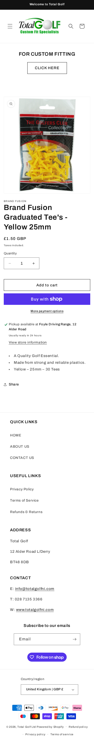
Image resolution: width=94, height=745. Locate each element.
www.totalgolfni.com (35, 610)
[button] (10, 26)
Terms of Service (24, 500)
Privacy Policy (22, 489)
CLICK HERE (47, 68)
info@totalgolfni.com (34, 589)
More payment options (47, 311)
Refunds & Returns (26, 512)
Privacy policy (35, 734)
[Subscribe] (74, 639)
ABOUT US (19, 446)
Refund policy (78, 726)
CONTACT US (22, 458)
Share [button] (14, 384)
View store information (28, 342)
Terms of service (61, 734)
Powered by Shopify (50, 726)
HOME (15, 435)
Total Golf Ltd (26, 726)
